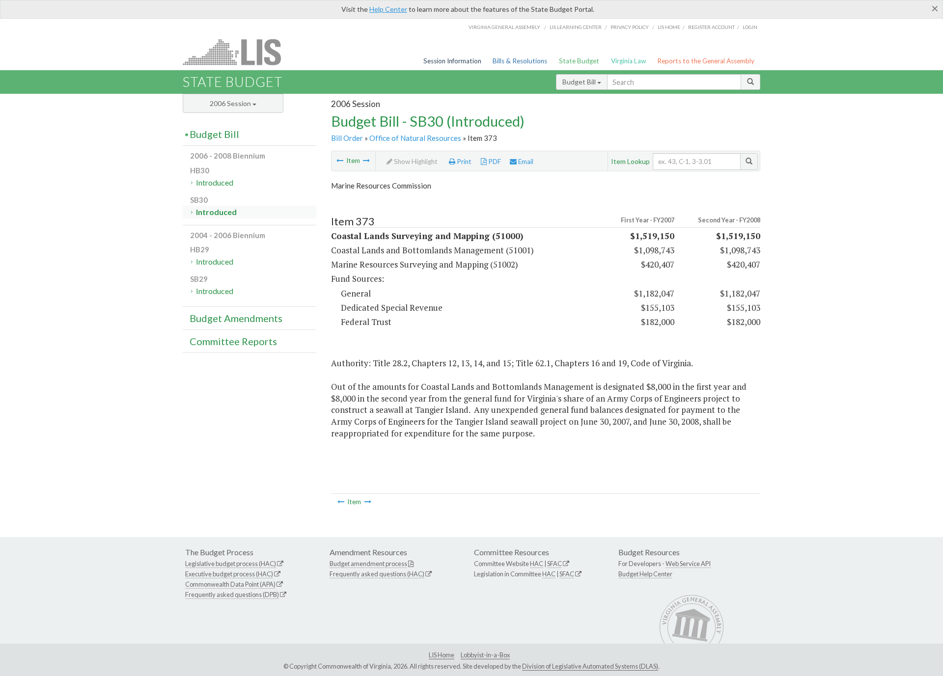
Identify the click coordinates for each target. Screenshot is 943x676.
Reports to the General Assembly (705, 61)
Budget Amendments (236, 318)
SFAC (554, 564)
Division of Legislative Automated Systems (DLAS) (590, 666)
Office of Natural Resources (415, 138)
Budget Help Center (645, 574)
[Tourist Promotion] (366, 160)
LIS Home (441, 655)
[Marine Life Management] (339, 160)
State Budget (579, 61)
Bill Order (347, 138)
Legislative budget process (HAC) (230, 564)
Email (525, 161)
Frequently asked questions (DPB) (232, 594)
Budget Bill (579, 82)
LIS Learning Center (576, 27)
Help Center (388, 9)
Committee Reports (233, 341)
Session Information (452, 61)
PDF (494, 161)
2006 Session (231, 103)
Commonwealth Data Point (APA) (230, 584)
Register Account (711, 27)
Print (463, 161)
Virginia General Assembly (504, 27)
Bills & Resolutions (520, 61)
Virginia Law (628, 61)
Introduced (214, 182)
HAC (536, 564)
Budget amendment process (368, 564)
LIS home (669, 27)
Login (750, 27)
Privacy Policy (629, 27)
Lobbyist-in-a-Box (485, 655)
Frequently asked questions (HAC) (377, 574)
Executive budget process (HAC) (229, 574)
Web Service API (688, 564)
